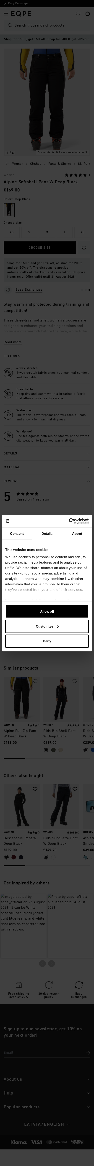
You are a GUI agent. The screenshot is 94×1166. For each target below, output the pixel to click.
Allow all (47, 611)
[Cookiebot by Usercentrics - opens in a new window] (69, 521)
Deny (47, 641)
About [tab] (77, 533)
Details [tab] (47, 533)
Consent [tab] (17, 533)
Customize (44, 626)
